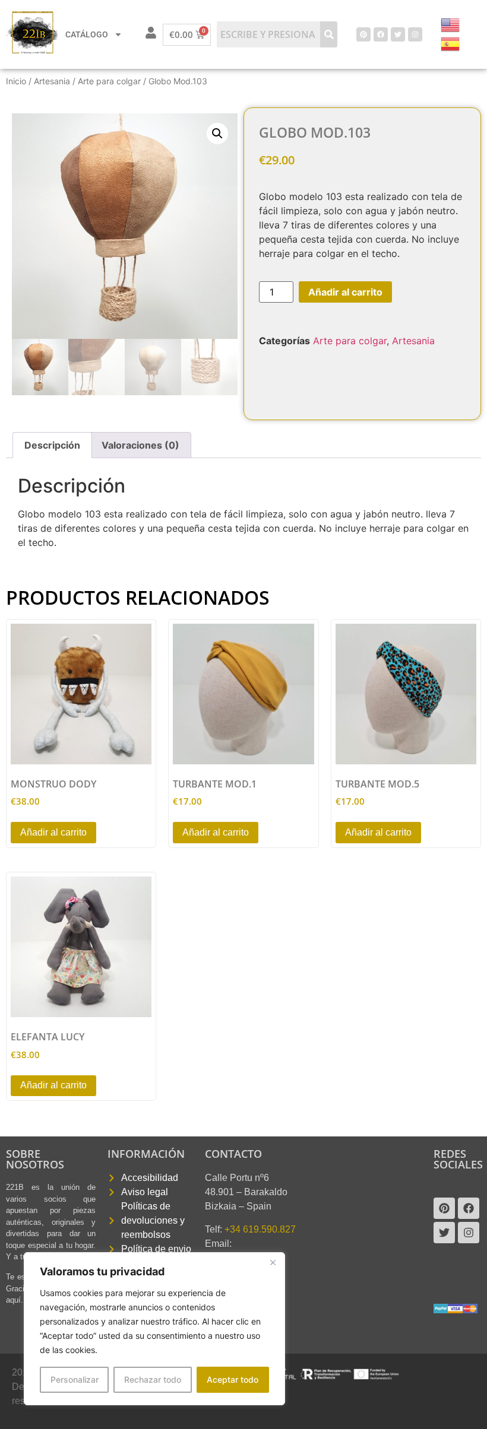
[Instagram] (415, 34)
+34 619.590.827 (260, 1229)
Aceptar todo (232, 1379)
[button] (217, 133)
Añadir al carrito (345, 292)
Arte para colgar (109, 81)
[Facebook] (381, 34)
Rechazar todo (152, 1379)
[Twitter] (398, 34)
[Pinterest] (363, 34)
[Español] (451, 43)
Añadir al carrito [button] (53, 832)
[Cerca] (272, 1262)
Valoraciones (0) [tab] (140, 445)
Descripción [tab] (52, 445)
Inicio (16, 81)
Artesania (52, 81)
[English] (451, 24)
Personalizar (74, 1379)
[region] (154, 1328)
